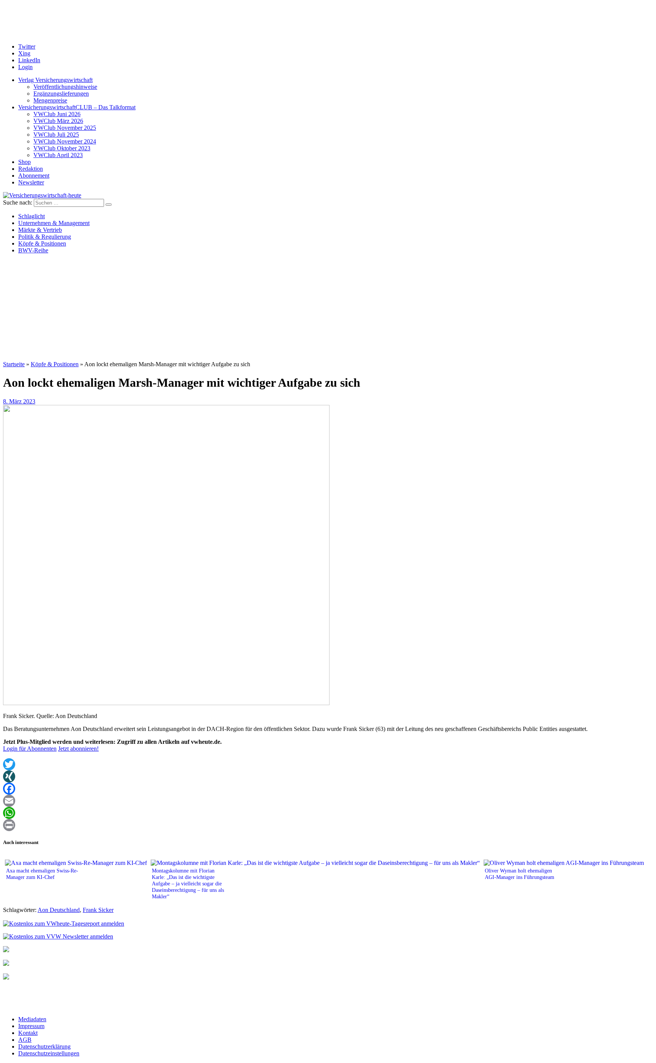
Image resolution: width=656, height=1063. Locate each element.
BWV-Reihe (33, 250)
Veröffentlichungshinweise (65, 86)
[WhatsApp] (328, 813)
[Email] (328, 801)
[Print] (328, 825)
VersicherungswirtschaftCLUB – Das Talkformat (77, 107)
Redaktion (30, 168)
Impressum (31, 1026)
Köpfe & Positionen (42, 243)
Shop (24, 162)
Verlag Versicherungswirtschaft (55, 80)
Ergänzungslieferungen (61, 93)
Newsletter (31, 182)
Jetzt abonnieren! (78, 748)
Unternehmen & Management (54, 223)
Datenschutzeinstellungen (48, 1053)
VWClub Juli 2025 (56, 134)
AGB (25, 1039)
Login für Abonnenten (30, 748)
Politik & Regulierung (44, 236)
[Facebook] (328, 789)
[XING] (328, 776)
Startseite (14, 364)
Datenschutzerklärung (44, 1046)
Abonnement (33, 175)
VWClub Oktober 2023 (61, 148)
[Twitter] (328, 764)
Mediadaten (32, 1019)
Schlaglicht (31, 216)
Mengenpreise (50, 100)
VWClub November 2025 (64, 127)
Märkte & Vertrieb (40, 230)
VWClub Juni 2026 (56, 114)
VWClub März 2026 (58, 121)
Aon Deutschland (59, 910)
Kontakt (28, 1033)
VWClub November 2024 (64, 141)
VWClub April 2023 (58, 155)
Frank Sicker (98, 910)
